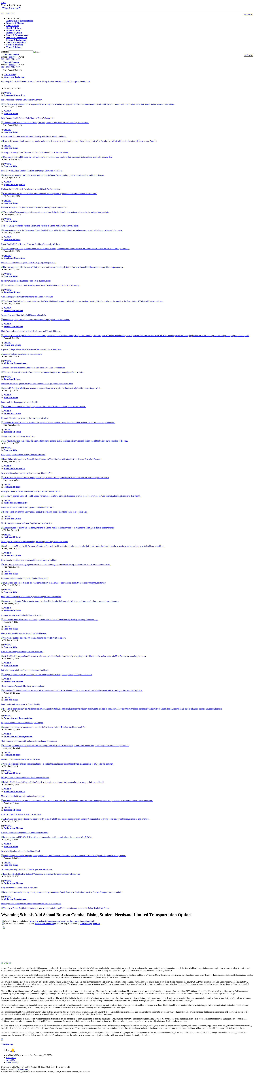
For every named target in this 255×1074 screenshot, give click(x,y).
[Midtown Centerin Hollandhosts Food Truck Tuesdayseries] (40, 285)
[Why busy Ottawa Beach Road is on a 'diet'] (62, 892)
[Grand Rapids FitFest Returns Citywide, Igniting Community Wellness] (65, 248)
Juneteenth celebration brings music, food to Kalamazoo (24, 578)
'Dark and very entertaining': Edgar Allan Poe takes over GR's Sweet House (33, 368)
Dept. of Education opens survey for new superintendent (24, 418)
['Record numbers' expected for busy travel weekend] (72, 690)
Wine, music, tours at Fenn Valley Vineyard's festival (23, 455)
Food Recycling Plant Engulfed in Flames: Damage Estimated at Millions (31, 171)
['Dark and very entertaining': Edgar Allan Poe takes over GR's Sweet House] (42, 372)
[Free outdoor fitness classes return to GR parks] (57, 764)
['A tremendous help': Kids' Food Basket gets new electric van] (40, 874)
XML (13, 59)
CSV (12, 13)
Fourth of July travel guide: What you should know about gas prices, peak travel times (37, 384)
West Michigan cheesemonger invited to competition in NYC (26, 473)
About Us (10, 1060)
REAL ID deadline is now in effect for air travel (21, 814)
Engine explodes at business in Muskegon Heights (22, 722)
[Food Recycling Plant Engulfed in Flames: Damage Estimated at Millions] (53, 175)
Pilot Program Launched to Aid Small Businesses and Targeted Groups (30, 331)
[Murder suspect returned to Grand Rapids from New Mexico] (57, 528)
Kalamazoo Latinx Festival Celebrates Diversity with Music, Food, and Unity (33, 136)
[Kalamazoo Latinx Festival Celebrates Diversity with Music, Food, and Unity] (79, 141)
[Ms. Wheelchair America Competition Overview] (88, 104)
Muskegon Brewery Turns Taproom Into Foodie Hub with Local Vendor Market (34, 152)
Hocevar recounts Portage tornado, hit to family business (24, 833)
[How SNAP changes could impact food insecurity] (73, 656)
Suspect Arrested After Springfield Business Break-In (23, 315)
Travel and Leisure (12, 292)
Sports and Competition (14, 95)
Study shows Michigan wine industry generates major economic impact (31, 596)
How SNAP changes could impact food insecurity (22, 652)
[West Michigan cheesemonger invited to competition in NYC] (55, 477)
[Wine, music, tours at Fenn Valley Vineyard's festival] (51, 459)
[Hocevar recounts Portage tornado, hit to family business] (46, 837)
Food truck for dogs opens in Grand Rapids (19, 402)
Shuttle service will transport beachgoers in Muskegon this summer (29, 741)
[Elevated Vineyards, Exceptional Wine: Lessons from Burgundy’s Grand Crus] (55, 212)
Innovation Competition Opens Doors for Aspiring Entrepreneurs (28, 262)
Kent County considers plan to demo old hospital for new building (28, 560)
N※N (3, 2)
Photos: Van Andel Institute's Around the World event (23, 633)
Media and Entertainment (15, 363)
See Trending (248, 14)
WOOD (7, 93)
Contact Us (11, 1057)
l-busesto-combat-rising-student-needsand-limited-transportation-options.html (62, 921)
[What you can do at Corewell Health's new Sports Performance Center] (71, 496)
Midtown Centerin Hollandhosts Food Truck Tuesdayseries (26, 281)
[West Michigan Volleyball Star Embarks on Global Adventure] (82, 301)
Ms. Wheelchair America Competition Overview (21, 100)
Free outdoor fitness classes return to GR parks (20, 759)
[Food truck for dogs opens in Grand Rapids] (43, 406)
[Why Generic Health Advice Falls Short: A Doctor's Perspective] (45, 122)
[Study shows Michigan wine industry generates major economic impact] (60, 601)
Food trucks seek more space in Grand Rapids (20, 704)
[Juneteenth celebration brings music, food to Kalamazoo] (53, 583)
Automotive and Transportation (18, 718)
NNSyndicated (22, 1069)
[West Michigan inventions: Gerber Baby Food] (63, 855)
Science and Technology (14, 77)
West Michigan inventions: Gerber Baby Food (20, 851)
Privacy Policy (12, 1062)
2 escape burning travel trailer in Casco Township (21, 615)
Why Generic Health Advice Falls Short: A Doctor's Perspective (28, 118)
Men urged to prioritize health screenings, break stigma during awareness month (34, 541)
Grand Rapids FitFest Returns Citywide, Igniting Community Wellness (30, 244)
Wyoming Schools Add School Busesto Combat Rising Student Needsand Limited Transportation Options (45, 81)
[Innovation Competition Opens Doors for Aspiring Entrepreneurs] (62, 267)
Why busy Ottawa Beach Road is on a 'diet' (19, 888)
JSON (8, 13)
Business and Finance (13, 310)
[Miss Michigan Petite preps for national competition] (77, 800)
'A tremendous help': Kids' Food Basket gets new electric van (26, 869)
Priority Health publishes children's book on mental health (25, 778)
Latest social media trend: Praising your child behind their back (27, 507)
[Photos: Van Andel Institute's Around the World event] (33, 638)
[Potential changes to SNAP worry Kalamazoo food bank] (46, 674)
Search (4, 52)
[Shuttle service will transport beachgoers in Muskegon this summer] (65, 745)
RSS (2, 13)
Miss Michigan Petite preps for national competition (22, 796)
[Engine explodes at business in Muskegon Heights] (43, 727)
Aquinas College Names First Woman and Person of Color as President (31, 349)
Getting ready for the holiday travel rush (18, 436)
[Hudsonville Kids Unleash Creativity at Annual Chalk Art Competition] (49, 193)
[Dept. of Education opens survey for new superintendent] (58, 422)
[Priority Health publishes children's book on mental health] (53, 782)
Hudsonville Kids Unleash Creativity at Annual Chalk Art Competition (30, 189)
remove (12, 57)
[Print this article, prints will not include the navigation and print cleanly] (18, 923)
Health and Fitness (12, 239)
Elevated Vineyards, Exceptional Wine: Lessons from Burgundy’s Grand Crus (33, 207)
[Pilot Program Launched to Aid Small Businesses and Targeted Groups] (125, 335)
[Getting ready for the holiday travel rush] (64, 441)
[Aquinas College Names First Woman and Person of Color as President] (21, 354)
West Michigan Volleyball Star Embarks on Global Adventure (27, 297)
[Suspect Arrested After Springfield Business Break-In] (35, 319)
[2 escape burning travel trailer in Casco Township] (49, 619)
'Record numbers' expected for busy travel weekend (22, 686)
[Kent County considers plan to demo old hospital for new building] (56, 564)
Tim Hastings (10, 74)
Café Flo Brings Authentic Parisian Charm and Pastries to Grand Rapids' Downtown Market (39, 226)
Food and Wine (11, 113)
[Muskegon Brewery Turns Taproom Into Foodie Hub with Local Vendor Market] (56, 157)
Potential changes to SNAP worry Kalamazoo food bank (24, 670)
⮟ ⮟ (11, 8)
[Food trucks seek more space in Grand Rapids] (111, 709)
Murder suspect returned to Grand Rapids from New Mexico (26, 523)
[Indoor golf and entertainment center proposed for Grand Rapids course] (55, 908)
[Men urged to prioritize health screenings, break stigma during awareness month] (82, 546)
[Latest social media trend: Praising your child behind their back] (44, 512)
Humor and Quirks (12, 345)
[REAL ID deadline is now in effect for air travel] (75, 819)
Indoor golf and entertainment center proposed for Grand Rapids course (31, 904)
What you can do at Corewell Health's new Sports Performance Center (30, 491)
